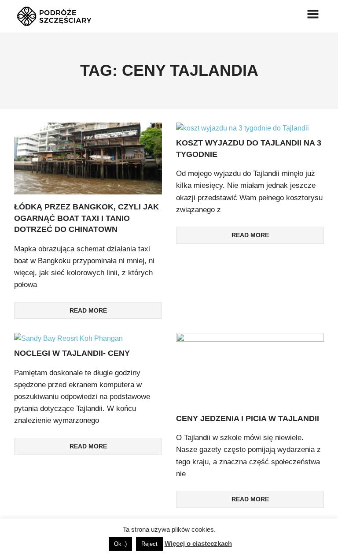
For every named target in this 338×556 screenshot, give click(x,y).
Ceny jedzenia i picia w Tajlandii (247, 418)
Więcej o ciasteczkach (198, 543)
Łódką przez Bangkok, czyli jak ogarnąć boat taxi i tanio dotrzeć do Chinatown (86, 218)
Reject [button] (149, 544)
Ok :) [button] (120, 544)
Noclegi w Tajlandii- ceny (72, 353)
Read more (88, 310)
